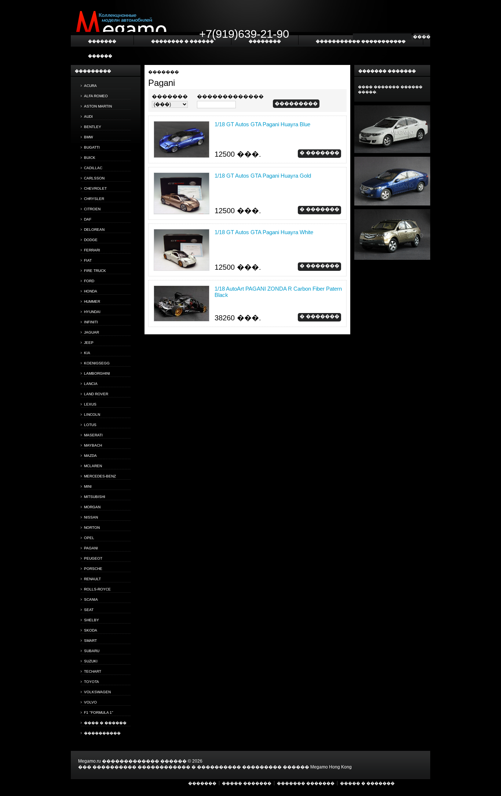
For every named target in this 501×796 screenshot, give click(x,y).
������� (163, 71)
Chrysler (94, 199)
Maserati (93, 435)
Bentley (92, 127)
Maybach (93, 445)
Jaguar (91, 332)
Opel (89, 538)
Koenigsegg (97, 363)
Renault (92, 579)
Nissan (91, 517)
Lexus (90, 404)
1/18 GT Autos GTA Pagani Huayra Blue (262, 124)
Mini (88, 486)
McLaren (93, 466)
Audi (88, 117)
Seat (89, 610)
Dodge (91, 240)
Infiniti (91, 322)
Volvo (90, 702)
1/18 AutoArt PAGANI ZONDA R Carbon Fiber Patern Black (278, 292)
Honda (90, 291)
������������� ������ (144, 761)
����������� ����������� (361, 41)
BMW (88, 137)
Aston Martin (98, 106)
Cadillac (93, 168)
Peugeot (93, 558)
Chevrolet (95, 188)
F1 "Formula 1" (98, 712)
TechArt (92, 671)
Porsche (93, 569)
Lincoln (92, 414)
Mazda (90, 456)
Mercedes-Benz (100, 476)
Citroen (92, 209)
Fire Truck (95, 271)
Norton (92, 528)
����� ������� (246, 783)
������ (100, 56)
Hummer (92, 301)
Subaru (91, 651)
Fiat (88, 260)
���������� (102, 733)
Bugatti (92, 147)
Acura (90, 86)
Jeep (89, 343)
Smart (90, 641)
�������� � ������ (182, 41)
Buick (89, 158)
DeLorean (94, 230)
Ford (89, 281)
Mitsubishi (94, 497)
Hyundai (92, 312)
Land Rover (96, 394)
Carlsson (94, 178)
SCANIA (91, 599)
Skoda (90, 630)
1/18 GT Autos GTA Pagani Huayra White (264, 232)
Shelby (91, 620)
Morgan (92, 507)
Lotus (90, 425)
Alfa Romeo (96, 96)
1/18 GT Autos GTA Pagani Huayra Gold (263, 175)
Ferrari (92, 250)
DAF (87, 219)
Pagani (91, 548)
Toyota (91, 682)
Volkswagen (97, 692)
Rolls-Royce (97, 589)
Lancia (91, 384)
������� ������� (305, 783)
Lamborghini (97, 373)
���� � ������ (105, 723)
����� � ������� (367, 783)
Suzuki (91, 661)
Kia (87, 353)
